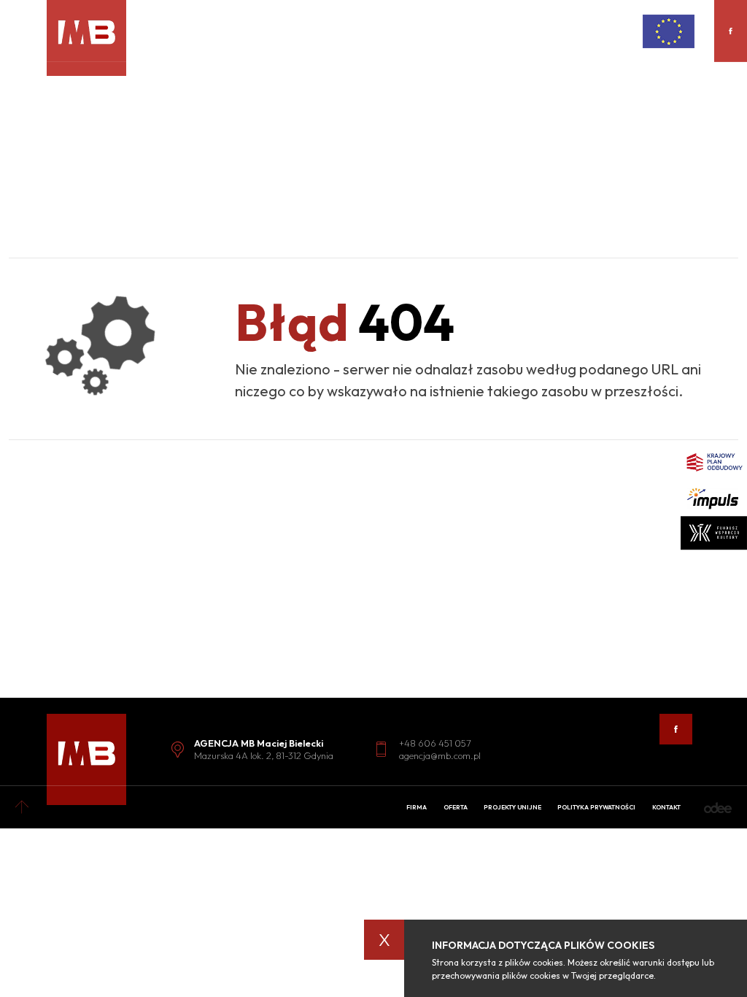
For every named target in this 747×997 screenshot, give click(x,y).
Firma (416, 807)
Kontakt (666, 807)
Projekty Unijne (512, 807)
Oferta (456, 807)
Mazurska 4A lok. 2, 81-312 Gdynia (263, 755)
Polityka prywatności (596, 807)
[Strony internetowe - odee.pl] (718, 807)
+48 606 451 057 (435, 743)
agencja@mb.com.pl (440, 755)
